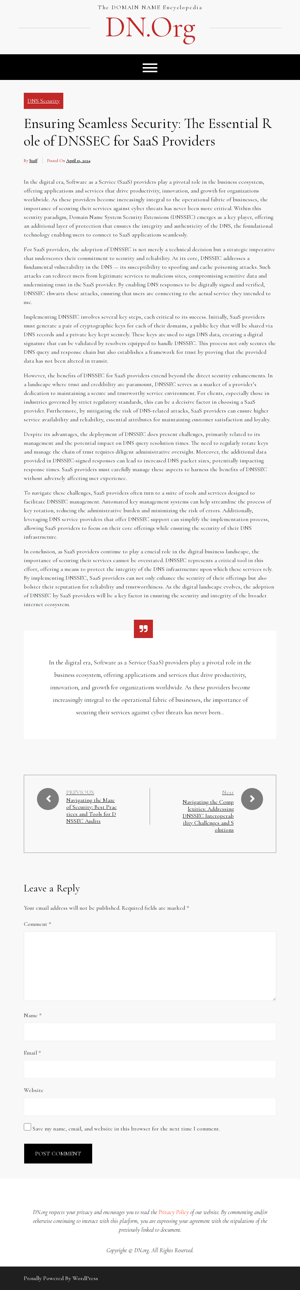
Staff (33, 160)
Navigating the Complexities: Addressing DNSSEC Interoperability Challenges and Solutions (208, 816)
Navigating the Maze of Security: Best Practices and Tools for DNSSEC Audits (91, 811)
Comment (37, 924)
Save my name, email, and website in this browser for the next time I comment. (126, 1128)
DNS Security (43, 101)
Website (34, 1090)
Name (33, 1015)
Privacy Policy (173, 1212)
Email (32, 1052)
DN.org (150, 27)
